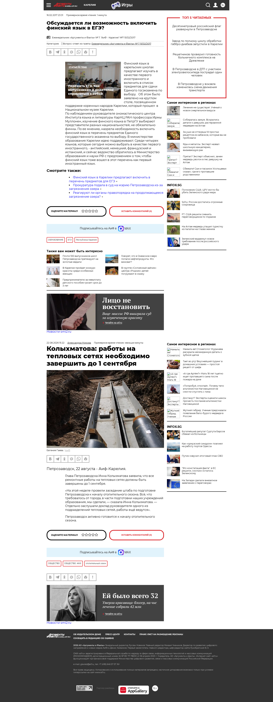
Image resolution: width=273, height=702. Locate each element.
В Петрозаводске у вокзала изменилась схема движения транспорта (197, 87)
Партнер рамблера (105, 688)
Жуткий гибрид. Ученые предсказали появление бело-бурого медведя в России (204, 413)
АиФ (67, 450)
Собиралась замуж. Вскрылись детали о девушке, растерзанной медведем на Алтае (202, 122)
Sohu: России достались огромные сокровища (202, 203)
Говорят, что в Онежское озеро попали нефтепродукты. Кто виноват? (139, 259)
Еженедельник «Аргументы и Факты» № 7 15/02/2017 (121, 43)
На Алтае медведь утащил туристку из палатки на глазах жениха (202, 227)
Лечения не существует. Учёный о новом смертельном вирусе (202, 109)
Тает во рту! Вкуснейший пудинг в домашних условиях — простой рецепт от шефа (202, 364)
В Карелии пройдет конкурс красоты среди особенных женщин (79, 270)
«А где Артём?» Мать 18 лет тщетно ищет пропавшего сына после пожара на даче (203, 376)
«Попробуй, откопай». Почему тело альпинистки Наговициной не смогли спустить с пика (203, 388)
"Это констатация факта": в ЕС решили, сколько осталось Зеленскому (199, 471)
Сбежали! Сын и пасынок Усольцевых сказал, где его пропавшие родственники (204, 171)
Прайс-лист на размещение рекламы (161, 634)
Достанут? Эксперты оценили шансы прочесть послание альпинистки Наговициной (204, 401)
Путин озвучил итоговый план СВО (202, 456)
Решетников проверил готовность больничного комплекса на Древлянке (197, 57)
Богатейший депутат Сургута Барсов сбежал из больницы (203, 432)
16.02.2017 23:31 (55, 15)
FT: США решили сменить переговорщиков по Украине (199, 215)
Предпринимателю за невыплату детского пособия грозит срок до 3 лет (82, 282)
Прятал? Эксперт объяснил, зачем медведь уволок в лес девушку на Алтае (202, 159)
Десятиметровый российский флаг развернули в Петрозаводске (196, 28)
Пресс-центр (112, 634)
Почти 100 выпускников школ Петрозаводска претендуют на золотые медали (80, 259)
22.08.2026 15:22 (55, 342)
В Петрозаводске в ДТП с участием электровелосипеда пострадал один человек (197, 72)
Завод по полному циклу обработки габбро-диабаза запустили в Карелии (197, 42)
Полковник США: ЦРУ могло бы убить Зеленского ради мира (200, 191)
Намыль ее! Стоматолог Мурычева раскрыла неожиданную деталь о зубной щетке (203, 352)
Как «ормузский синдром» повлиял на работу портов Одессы (202, 445)
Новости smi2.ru (59, 331)
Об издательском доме (87, 634)
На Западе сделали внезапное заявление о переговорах (199, 481)
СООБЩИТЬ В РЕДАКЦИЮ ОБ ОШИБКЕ (93, 638)
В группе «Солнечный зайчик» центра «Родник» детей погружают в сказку (138, 270)
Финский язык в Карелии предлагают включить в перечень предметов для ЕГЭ (109, 179)
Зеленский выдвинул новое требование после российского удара (200, 241)
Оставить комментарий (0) (136, 211)
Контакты (129, 634)
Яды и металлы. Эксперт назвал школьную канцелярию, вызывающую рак (201, 147)
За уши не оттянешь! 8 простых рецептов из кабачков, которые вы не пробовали (204, 135)
